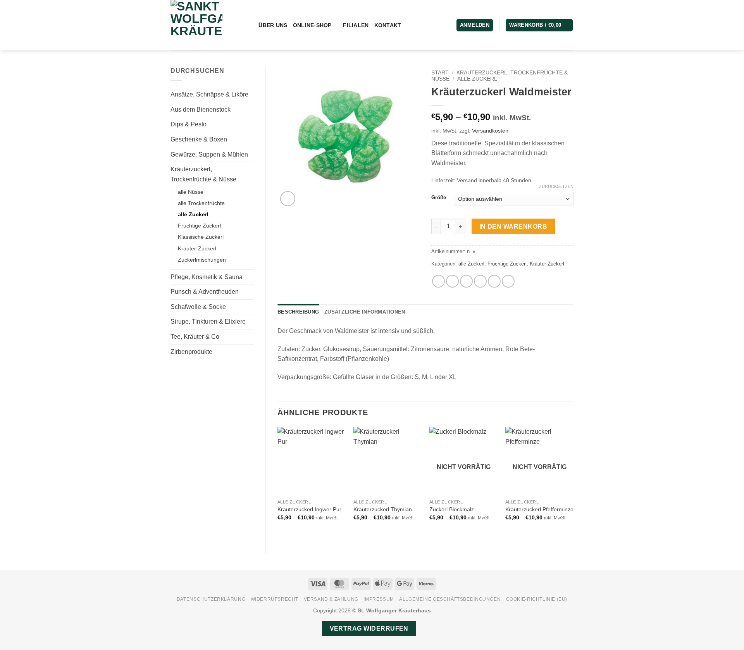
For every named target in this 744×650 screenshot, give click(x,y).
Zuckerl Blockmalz (451, 509)
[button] (539, 25)
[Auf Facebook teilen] (438, 281)
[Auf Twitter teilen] (452, 281)
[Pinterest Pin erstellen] (480, 281)
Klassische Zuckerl (201, 237)
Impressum (378, 599)
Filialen (356, 25)
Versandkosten (490, 131)
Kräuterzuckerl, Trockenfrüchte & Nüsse (203, 174)
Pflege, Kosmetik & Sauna (206, 277)
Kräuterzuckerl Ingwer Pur (309, 509)
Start (440, 73)
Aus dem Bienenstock (200, 109)
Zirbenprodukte (191, 351)
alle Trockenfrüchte (201, 203)
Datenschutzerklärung (211, 599)
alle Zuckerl (193, 214)
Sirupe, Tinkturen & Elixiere (208, 321)
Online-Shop (312, 25)
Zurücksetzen (556, 186)
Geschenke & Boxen (198, 139)
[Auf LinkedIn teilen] (494, 281)
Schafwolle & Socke (198, 306)
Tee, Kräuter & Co (194, 336)
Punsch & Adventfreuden (204, 291)
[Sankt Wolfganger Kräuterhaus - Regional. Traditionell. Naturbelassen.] (202, 25)
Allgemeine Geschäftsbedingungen (450, 599)
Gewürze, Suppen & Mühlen (209, 154)
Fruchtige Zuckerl (199, 225)
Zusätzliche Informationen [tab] (364, 312)
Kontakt (387, 25)
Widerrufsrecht (275, 599)
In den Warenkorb (513, 226)
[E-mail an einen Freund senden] (466, 281)
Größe (438, 197)
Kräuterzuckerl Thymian (382, 509)
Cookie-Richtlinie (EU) (536, 599)
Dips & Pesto (188, 124)
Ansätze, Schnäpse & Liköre (209, 94)
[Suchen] (249, 25)
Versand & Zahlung (331, 599)
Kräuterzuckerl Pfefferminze (539, 509)
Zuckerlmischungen (202, 260)
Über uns (272, 25)
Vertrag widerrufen (369, 628)
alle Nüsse (190, 192)
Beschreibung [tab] (298, 312)
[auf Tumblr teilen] (508, 281)
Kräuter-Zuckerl (197, 248)
